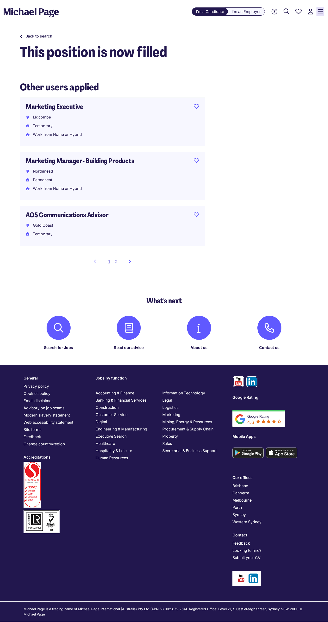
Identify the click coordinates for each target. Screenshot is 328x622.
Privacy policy (36, 386)
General (31, 378)
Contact (239, 535)
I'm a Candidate (210, 11)
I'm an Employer (246, 11)
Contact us (269, 347)
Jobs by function (111, 378)
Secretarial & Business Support (189, 450)
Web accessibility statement (48, 422)
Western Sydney (246, 521)
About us (198, 347)
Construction (107, 407)
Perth (237, 507)
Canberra (240, 493)
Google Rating (245, 397)
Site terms (32, 429)
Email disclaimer (38, 400)
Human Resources (112, 457)
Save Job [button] (196, 107)
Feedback (32, 436)
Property (170, 436)
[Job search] (286, 11)
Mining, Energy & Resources (187, 421)
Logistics (170, 407)
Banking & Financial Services (121, 400)
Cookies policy (37, 393)
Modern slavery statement (47, 415)
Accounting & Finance (115, 393)
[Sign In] (310, 11)
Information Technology (183, 393)
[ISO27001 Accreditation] (42, 511)
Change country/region (44, 444)
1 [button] (110, 263)
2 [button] (116, 261)
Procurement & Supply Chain (187, 429)
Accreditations (37, 457)
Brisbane (240, 485)
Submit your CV (246, 557)
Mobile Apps (244, 436)
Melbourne (242, 500)
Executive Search (111, 436)
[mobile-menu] (320, 11)
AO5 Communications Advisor (67, 215)
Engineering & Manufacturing (121, 429)
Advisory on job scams (44, 407)
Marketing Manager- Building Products (80, 160)
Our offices (242, 477)
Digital (101, 421)
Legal (167, 400)
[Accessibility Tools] (274, 12)
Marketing (171, 414)
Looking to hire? (246, 550)
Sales (167, 443)
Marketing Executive (54, 106)
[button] (36, 36)
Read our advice (129, 347)
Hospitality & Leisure (114, 450)
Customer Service (112, 414)
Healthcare (105, 443)
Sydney (239, 514)
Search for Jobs (58, 347)
